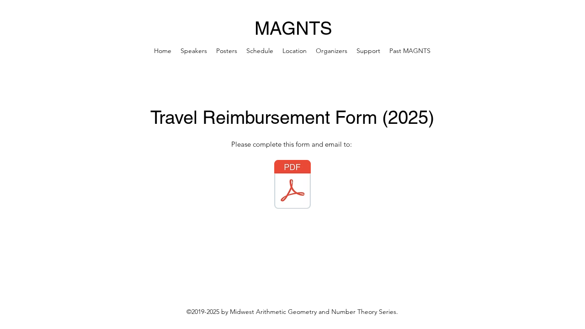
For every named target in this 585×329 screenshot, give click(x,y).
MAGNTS (293, 28)
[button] (410, 51)
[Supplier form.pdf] (292, 186)
